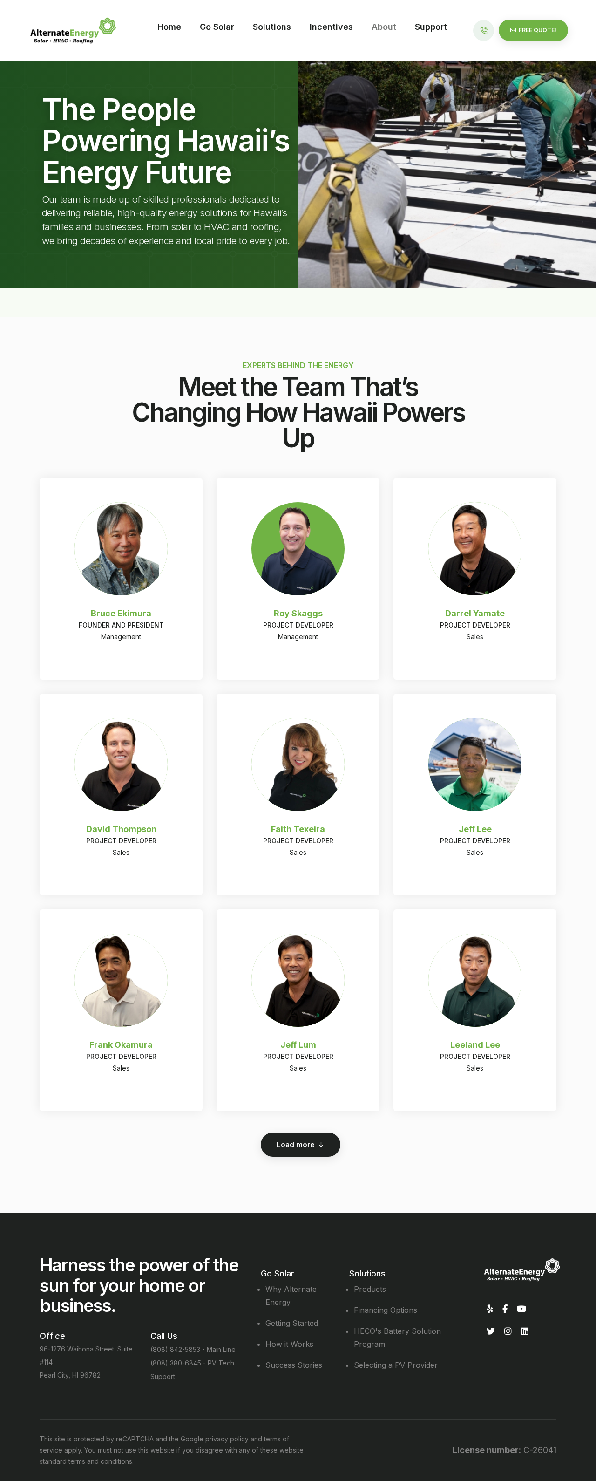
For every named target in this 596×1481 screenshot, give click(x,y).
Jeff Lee (475, 829)
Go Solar (217, 27)
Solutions (272, 27)
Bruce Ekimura (121, 613)
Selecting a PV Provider (396, 1365)
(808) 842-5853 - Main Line (193, 1349)
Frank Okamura (121, 1045)
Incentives (331, 27)
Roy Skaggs (298, 613)
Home (169, 27)
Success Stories (293, 1365)
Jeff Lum (298, 1045)
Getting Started (291, 1323)
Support (431, 27)
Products (370, 1289)
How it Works (289, 1344)
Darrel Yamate (475, 613)
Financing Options (385, 1310)
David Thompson (121, 829)
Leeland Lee (475, 1045)
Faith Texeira (298, 829)
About (384, 27)
